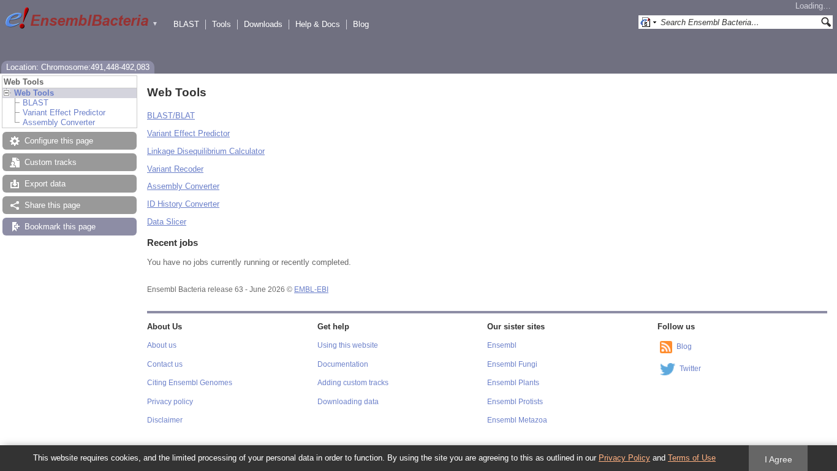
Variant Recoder (175, 169)
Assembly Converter (59, 122)
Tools (221, 24)
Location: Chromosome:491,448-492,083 (78, 67)
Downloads (263, 24)
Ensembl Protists (515, 401)
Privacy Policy (624, 457)
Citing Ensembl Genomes (189, 382)
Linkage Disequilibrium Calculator (206, 151)
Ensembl (502, 345)
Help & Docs (317, 24)
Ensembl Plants (513, 382)
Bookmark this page (60, 226)
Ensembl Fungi (512, 364)
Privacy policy (170, 401)
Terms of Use (692, 457)
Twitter (690, 368)
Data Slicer (166, 221)
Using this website (347, 345)
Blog (361, 24)
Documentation (342, 364)
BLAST (186, 24)
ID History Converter (183, 204)
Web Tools (34, 93)
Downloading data (348, 401)
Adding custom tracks (352, 382)
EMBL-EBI (311, 289)
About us (161, 345)
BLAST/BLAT (171, 115)
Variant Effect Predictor (64, 112)
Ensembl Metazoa (517, 420)
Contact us (165, 364)
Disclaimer (165, 420)
